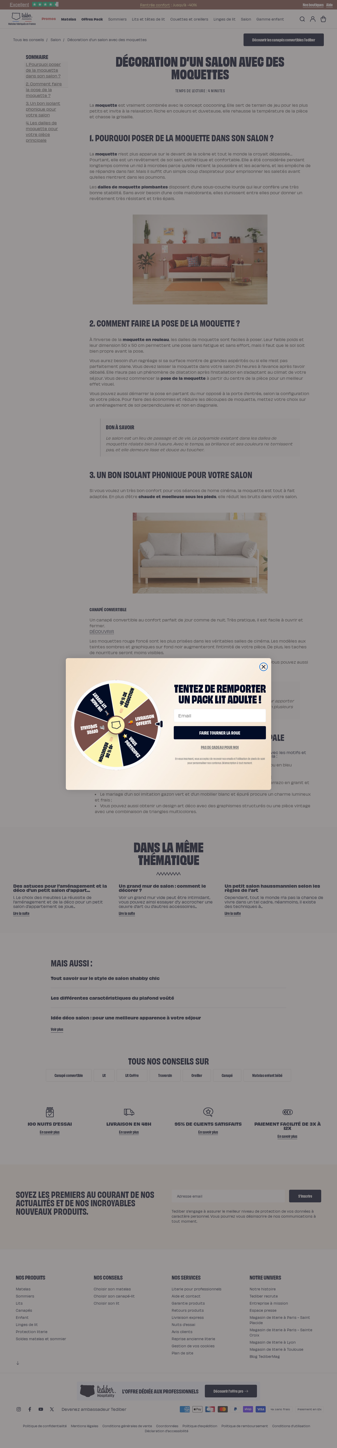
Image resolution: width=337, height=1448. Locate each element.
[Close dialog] (263, 667)
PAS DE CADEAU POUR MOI (220, 747)
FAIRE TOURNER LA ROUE (219, 732)
